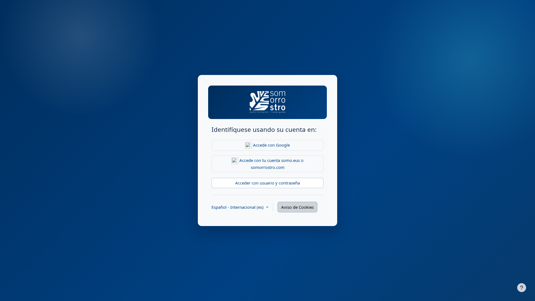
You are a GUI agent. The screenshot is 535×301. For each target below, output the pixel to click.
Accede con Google (271, 145)
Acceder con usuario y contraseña (267, 183)
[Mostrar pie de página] (521, 287)
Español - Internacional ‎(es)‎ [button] (238, 207)
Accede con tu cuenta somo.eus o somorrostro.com (270, 163)
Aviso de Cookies (297, 207)
